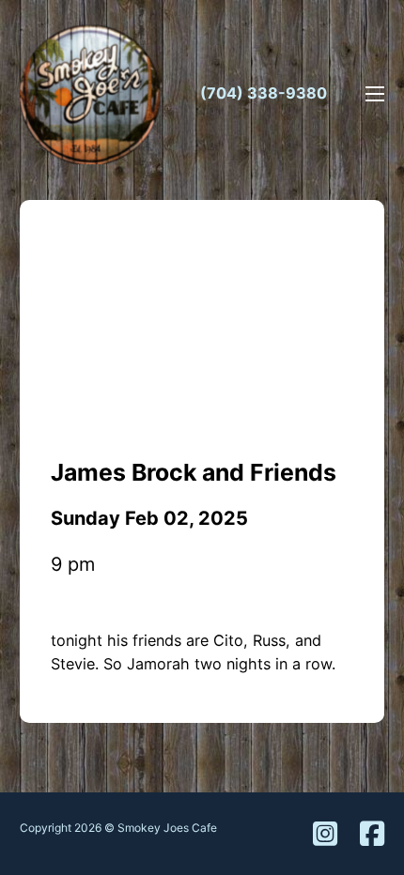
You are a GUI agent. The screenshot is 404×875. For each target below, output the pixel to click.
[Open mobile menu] (374, 93)
